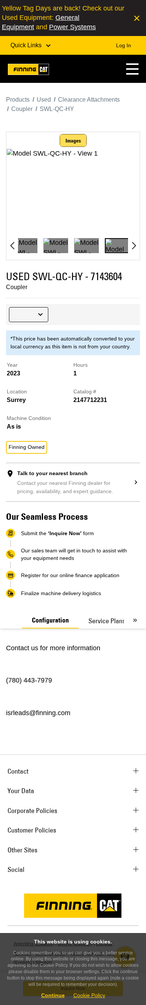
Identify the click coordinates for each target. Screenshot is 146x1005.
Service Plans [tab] (106, 620)
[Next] (134, 246)
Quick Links (26, 45)
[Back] (12, 246)
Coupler (16, 287)
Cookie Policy (89, 995)
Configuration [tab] (50, 620)
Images (73, 140)
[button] (132, 69)
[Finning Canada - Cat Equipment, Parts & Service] (28, 71)
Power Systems (72, 27)
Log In (123, 45)
